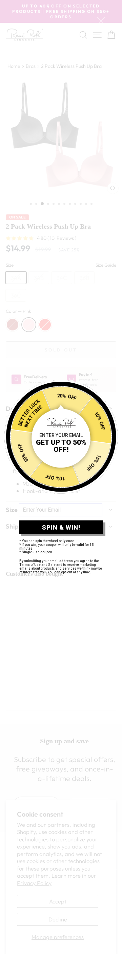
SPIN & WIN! (61, 527)
